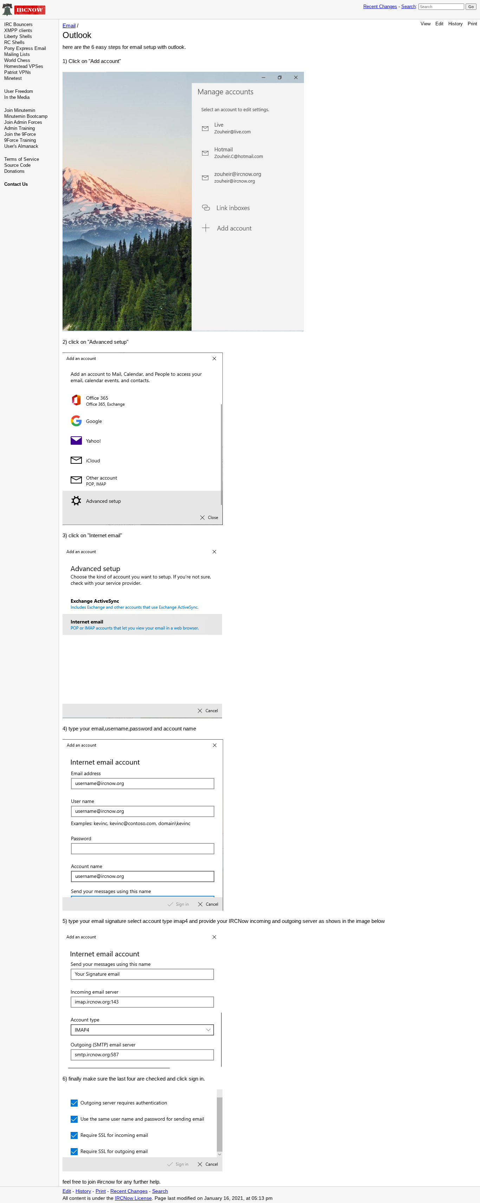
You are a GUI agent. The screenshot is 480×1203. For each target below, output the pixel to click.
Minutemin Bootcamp (25, 116)
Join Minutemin (19, 110)
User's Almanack (21, 146)
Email (69, 26)
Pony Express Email (25, 48)
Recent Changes (380, 6)
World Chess (17, 60)
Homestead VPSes (23, 66)
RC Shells (14, 42)
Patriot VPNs (17, 72)
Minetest (13, 78)
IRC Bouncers (18, 24)
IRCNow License (133, 1198)
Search (408, 6)
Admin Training (19, 128)
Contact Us (16, 184)
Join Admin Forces (23, 122)
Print (472, 23)
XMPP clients (18, 30)
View (425, 23)
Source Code (17, 165)
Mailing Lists (17, 54)
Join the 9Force (20, 134)
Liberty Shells (18, 36)
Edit (439, 23)
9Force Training (20, 140)
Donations (14, 171)
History (455, 23)
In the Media (17, 97)
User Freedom (18, 91)
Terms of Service (21, 159)
